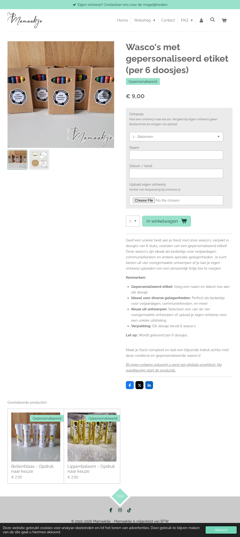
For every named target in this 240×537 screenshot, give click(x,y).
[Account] (201, 20)
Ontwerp (136, 114)
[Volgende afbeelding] (107, 94)
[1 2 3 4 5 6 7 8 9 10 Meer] (133, 221)
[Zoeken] (212, 19)
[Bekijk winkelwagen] (224, 20)
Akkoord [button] (221, 530)
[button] (17, 160)
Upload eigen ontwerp (147, 184)
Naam (134, 148)
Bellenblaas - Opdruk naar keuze (32, 469)
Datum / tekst (140, 166)
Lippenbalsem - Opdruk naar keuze (91, 469)
